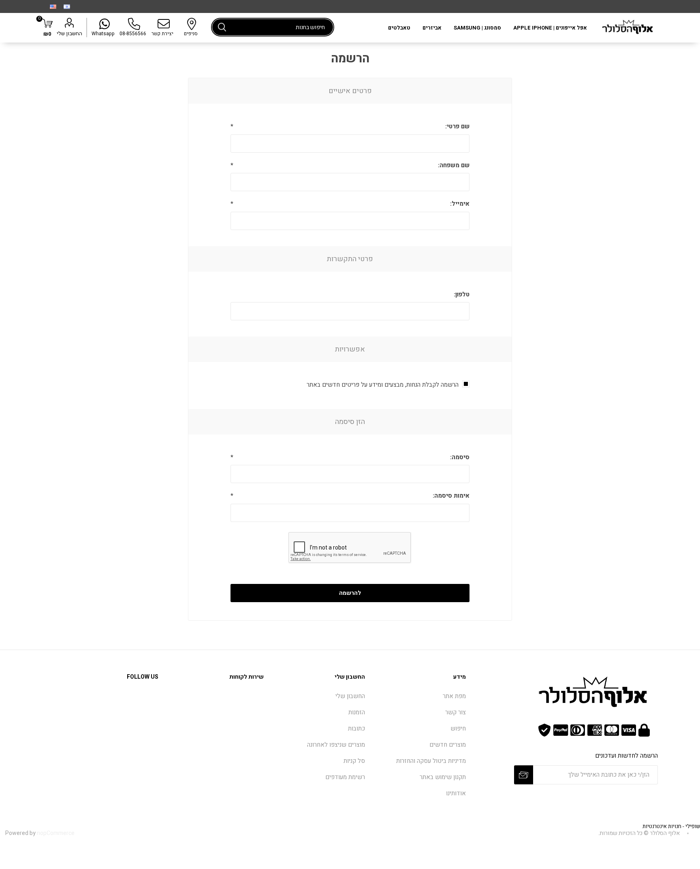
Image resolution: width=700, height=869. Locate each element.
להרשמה (350, 593)
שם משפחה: (454, 165)
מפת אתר (454, 696)
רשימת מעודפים (345, 777)
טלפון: (462, 294)
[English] (53, 6)
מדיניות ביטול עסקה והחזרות (431, 760)
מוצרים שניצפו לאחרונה (336, 744)
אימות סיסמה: (451, 495)
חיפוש (221, 27)
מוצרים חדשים (447, 744)
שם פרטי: (457, 126)
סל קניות (354, 760)
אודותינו (456, 793)
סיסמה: (460, 457)
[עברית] (66, 6)
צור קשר (455, 712)
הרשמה (523, 774)
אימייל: (460, 203)
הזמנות (356, 712)
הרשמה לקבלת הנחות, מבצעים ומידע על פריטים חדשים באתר (383, 384)
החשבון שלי (69, 33)
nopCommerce (56, 833)
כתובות (356, 728)
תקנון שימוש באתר (443, 777)
